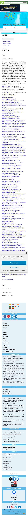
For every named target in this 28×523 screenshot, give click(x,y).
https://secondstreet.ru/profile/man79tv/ (10, 197)
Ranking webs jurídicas (8, 449)
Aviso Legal (22, 270)
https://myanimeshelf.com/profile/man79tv (11, 168)
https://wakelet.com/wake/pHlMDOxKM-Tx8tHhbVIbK (13, 152)
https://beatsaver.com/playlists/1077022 (10, 129)
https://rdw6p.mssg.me (7, 158)
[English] (13, 304)
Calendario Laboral (7, 461)
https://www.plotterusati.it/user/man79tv (10, 173)
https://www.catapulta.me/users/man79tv (11, 191)
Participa (5, 332)
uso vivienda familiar (8, 351)
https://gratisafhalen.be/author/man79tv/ (11, 116)
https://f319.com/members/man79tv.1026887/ (12, 224)
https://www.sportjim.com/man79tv (9, 212)
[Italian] (10, 306)
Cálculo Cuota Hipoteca (8, 458)
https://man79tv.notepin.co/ (8, 221)
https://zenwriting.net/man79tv (8, 133)
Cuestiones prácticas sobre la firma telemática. (13, 363)
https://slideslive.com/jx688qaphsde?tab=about (14, 125)
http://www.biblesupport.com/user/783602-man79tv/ (13, 131)
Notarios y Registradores (14, 24)
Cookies (20, 511)
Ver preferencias (14, 267)
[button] (25, 253)
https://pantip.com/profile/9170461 (9, 115)
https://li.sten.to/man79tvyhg (8, 178)
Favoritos (5, 48)
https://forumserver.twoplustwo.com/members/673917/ (14, 247)
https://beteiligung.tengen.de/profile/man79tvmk (12, 108)
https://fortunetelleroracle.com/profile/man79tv (12, 234)
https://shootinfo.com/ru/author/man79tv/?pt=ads (14, 150)
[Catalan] (13, 308)
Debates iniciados (6, 41)
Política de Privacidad (14, 270)
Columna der (6, 344)
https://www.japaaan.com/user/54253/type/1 (11, 183)
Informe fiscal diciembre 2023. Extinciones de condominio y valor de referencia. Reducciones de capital (13, 383)
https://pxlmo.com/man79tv (8, 97)
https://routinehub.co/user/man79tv (9, 187)
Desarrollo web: (20, 513)
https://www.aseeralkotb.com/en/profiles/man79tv (13, 218)
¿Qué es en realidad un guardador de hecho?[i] (13, 373)
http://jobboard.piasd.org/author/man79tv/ (11, 144)
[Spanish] (10, 304)
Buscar (4, 340)
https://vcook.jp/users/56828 (8, 179)
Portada (5, 327)
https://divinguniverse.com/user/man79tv (11, 160)
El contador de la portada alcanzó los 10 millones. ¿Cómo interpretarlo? (14, 378)
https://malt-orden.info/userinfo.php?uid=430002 (12, 207)
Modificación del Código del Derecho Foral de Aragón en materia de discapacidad (13, 366)
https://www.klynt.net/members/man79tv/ (11, 210)
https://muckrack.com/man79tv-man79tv (12, 232)
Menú (14, 32)
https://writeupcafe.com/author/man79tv (10, 176)
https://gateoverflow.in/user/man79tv (10, 186)
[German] (18, 304)
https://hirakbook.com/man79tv (8, 96)
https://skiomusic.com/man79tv (8, 219)
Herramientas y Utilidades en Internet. (11, 454)
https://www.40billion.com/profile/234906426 (11, 245)
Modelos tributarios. (7, 467)
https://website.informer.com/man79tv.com (11, 189)
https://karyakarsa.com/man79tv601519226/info (12, 205)
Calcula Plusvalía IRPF (8, 456)
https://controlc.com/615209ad (8, 208)
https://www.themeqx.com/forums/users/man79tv (12, 171)
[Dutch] (13, 306)
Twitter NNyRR (6, 389)
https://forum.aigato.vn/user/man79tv (10, 239)
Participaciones (6, 45)
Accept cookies (14, 263)
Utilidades (5, 336)
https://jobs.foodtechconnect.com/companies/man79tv (13, 236)
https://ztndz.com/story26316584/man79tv (11, 181)
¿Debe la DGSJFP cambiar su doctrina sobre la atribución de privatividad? (14, 433)
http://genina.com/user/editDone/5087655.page (12, 162)
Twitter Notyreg (6, 391)
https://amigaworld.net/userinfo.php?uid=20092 (12, 170)
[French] (15, 304)
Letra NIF (5, 465)
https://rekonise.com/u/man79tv (9, 192)
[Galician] (18, 306)
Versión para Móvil (14, 474)
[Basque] (10, 308)
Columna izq (6, 342)
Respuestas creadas (7, 43)
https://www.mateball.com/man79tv (9, 184)
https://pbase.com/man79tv (8, 110)
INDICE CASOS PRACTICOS (9, 349)
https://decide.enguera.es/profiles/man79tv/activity (13, 134)
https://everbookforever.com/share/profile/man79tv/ (13, 244)
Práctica (5, 334)
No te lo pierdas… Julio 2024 (9, 361)
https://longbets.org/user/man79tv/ (9, 249)
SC (3, 321)
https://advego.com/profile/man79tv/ (10, 157)
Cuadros (5, 329)
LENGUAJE (5, 347)
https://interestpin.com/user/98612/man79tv (11, 174)
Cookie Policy (6, 270)
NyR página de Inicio (7, 469)
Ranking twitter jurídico (9, 447)
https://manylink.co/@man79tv (8, 165)
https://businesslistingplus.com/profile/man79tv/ (12, 146)
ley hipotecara (6, 345)
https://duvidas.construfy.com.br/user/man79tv (12, 104)
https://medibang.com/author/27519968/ (11, 128)
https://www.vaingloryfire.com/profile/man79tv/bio (13, 126)
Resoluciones (6, 325)
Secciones (5, 331)
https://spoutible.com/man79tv (8, 223)
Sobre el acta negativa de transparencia (12, 356)
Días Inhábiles (6, 463)
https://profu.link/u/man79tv (13, 139)
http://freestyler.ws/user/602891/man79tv (11, 118)
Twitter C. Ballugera (7, 393)
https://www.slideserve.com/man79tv (13, 195)
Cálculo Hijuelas (6, 459)
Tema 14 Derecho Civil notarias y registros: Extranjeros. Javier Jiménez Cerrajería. (13, 359)
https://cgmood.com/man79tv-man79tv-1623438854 (13, 213)
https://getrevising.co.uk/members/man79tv (11, 226)
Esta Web (5, 338)
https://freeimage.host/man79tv (9, 163)
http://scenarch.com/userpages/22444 (10, 203)
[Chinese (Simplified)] (15, 306)
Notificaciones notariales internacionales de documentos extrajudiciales (14, 375)
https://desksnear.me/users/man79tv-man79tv (12, 237)
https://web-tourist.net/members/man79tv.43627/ (12, 147)
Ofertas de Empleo (12, 431)
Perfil (4, 39)
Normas (5, 323)
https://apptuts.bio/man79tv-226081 (9, 136)
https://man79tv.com (6, 86)
